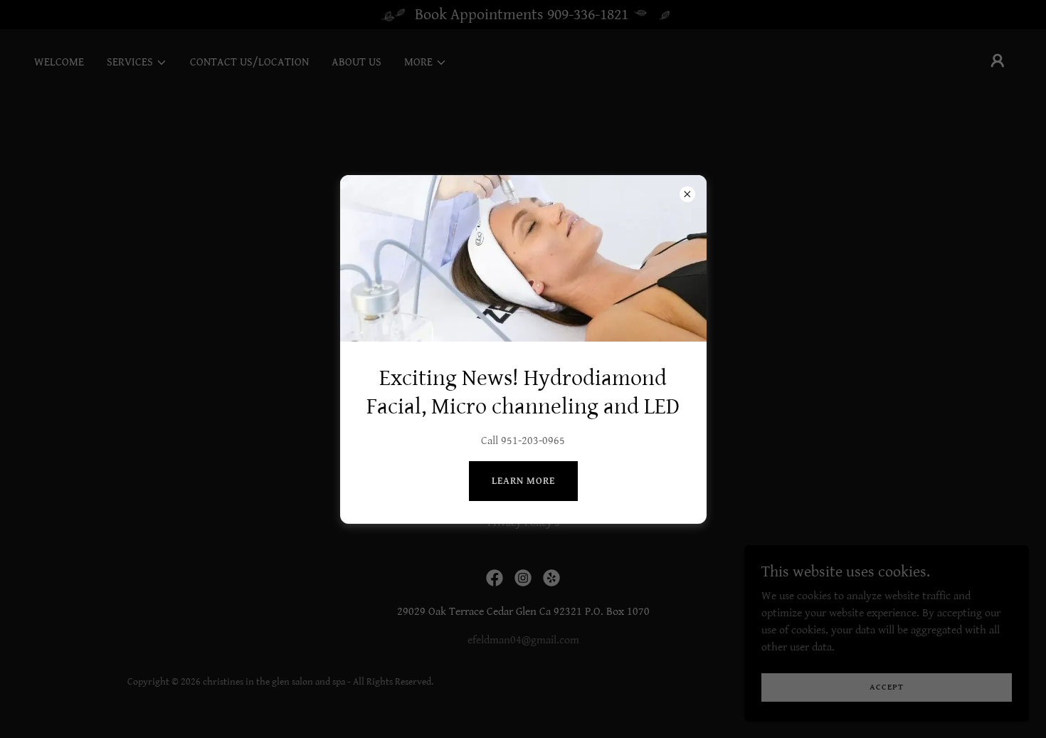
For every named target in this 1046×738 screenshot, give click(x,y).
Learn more (523, 481)
